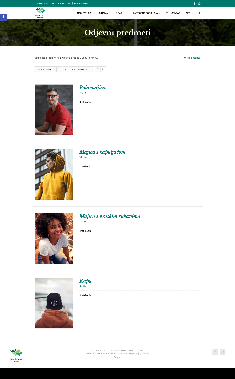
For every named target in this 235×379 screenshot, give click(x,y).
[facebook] (194, 3)
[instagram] (199, 3)
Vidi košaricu (193, 57)
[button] (3, 17)
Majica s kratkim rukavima (109, 216)
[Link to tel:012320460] (35, 3)
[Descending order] (65, 69)
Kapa (85, 281)
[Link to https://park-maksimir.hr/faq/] (75, 3)
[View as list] (103, 69)
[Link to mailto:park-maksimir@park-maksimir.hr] (53, 3)
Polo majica (92, 88)
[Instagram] (222, 352)
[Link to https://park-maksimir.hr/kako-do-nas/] (58, 3)
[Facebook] (215, 352)
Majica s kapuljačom (102, 152)
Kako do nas (65, 3)
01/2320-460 (42, 3)
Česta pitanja (82, 3)
